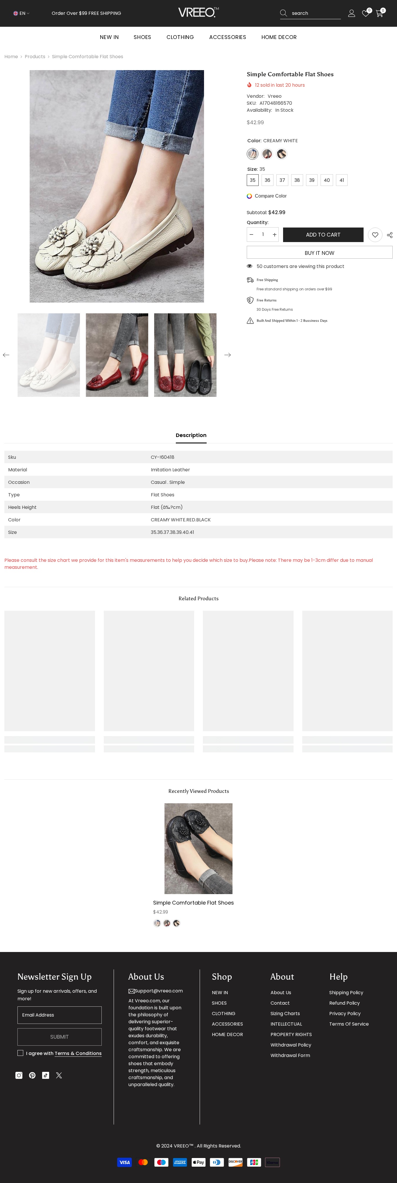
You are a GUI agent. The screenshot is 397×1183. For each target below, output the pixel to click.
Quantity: (258, 222)
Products (35, 56)
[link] (49, 740)
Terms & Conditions (78, 1053)
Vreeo (275, 96)
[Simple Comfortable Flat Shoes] (198, 848)
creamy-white (157, 923)
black (176, 923)
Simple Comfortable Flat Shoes (193, 902)
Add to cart (323, 234)
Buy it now (320, 253)
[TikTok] (45, 1075)
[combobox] (316, 13)
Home (11, 56)
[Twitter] (59, 1075)
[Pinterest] (32, 1075)
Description (191, 435)
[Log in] (351, 13)
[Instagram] (19, 1075)
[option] (116, 186)
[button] (6, 355)
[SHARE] (387, 235)
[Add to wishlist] (375, 235)
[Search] (310, 13)
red (167, 923)
